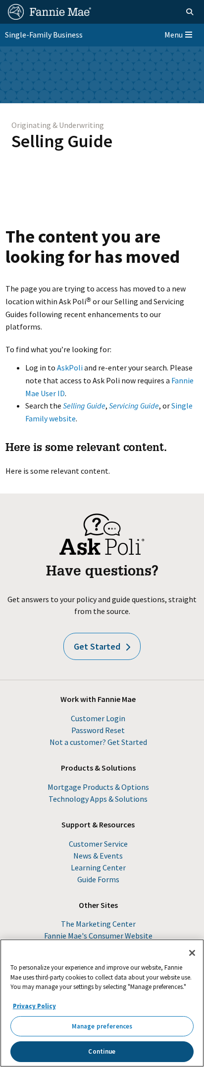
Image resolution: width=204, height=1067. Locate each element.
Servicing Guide (134, 405)
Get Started (97, 646)
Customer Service (98, 844)
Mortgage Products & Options (98, 787)
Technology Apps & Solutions (98, 799)
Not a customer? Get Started (98, 742)
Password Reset (98, 730)
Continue (101, 1051)
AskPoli (70, 367)
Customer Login (98, 718)
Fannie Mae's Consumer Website (98, 936)
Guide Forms (98, 879)
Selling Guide (61, 141)
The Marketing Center (98, 924)
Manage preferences (102, 1026)
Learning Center (98, 867)
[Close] (192, 953)
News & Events (98, 856)
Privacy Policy (34, 1006)
